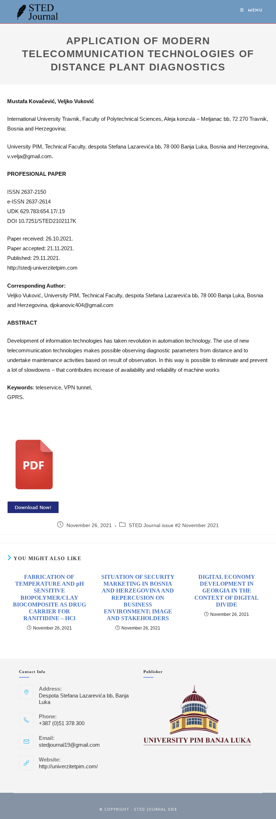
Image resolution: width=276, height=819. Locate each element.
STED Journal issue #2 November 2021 (174, 525)
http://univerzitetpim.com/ (68, 766)
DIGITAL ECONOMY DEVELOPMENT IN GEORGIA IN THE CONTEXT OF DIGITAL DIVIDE (226, 591)
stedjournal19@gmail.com (69, 745)
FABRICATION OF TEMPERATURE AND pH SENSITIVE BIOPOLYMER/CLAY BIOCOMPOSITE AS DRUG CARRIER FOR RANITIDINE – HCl (49, 597)
